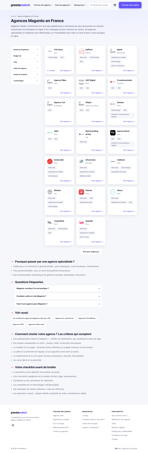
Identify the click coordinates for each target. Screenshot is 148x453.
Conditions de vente (119, 435)
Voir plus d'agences (91, 252)
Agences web (58, 416)
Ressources (79, 5)
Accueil (13, 16)
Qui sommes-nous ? (119, 416)
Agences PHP (18, 324)
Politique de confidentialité (122, 431)
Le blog (85, 416)
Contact (115, 439)
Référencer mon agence (121, 419)
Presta (20, 5)
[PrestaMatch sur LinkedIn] (13, 425)
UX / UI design (58, 423)
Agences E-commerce (64, 318)
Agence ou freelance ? (90, 427)
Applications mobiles (61, 419)
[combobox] (100, 5)
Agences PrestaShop (86, 318)
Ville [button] (15, 62)
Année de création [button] (20, 74)
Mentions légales (118, 427)
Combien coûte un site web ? (93, 419)
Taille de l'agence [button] (20, 68)
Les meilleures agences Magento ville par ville (32, 318)
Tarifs (114, 423)
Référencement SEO (60, 427)
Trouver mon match (130, 5)
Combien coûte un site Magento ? (31, 296)
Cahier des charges (90, 423)
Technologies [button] (19, 81)
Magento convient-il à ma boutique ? (33, 288)
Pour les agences (62, 5)
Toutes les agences (60, 431)
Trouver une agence (42, 5)
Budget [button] (16, 56)
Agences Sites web (36, 324)
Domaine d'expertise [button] (21, 50)
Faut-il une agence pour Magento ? (32, 304)
